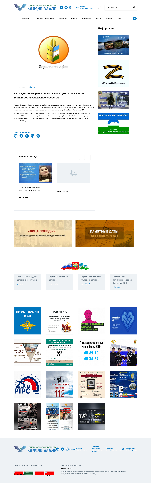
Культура (98, 18)
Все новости (25, 18)
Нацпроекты (63, 18)
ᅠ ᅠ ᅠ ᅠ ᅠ (87, 449)
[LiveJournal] (38, 137)
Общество (109, 18)
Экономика (74, 18)
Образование (86, 18)
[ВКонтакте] (16, 137)
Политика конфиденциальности (114, 449)
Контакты (72, 449)
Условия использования (81, 449)
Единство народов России (45, 18)
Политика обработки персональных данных (97, 449)
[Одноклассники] (22, 137)
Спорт (119, 18)
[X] (27, 137)
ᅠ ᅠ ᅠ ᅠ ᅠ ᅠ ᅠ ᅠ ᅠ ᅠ (90, 449)
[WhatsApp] (33, 137)
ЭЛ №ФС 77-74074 (67, 468)
